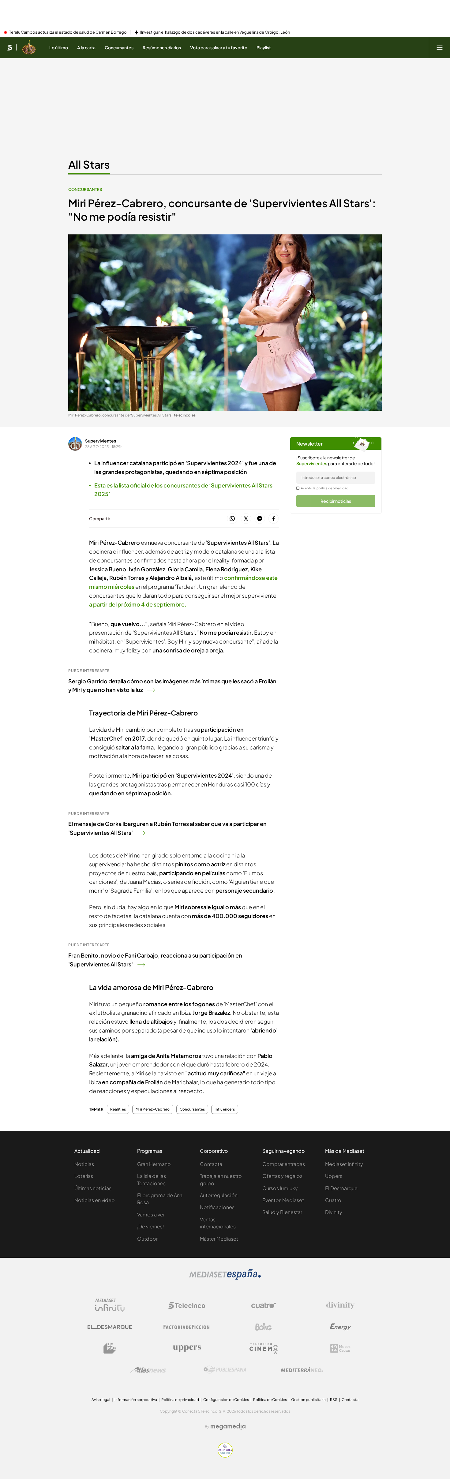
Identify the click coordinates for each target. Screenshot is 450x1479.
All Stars (89, 164)
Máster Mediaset (219, 1238)
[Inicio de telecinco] (9, 47)
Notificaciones (217, 1207)
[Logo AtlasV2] (148, 1370)
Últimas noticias (92, 1188)
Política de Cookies (270, 1399)
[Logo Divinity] (340, 1305)
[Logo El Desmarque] (110, 1327)
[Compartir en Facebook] (273, 519)
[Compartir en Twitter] (246, 519)
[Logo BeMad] (109, 1348)
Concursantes (85, 189)
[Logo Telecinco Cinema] (263, 1348)
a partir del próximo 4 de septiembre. (137, 604)
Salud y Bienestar (282, 1212)
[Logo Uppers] (186, 1348)
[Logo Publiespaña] (225, 1369)
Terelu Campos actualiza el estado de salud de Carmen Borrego (68, 32)
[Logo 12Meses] (340, 1348)
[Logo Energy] (340, 1327)
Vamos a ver (151, 1214)
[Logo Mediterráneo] (301, 1369)
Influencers (225, 1109)
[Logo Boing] (263, 1327)
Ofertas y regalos (282, 1176)
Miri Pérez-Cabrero (153, 1109)
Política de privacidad (180, 1399)
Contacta (211, 1164)
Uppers (333, 1176)
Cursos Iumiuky (280, 1188)
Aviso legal (101, 1399)
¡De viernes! (150, 1226)
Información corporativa (135, 1399)
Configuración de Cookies (226, 1399)
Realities (118, 1109)
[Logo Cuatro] (263, 1305)
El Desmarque (341, 1188)
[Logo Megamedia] (228, 1426)
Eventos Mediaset (283, 1200)
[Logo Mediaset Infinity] (110, 1305)
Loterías (83, 1176)
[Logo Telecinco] (186, 1305)
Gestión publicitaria (308, 1399)
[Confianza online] (225, 1455)
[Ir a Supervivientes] (29, 47)
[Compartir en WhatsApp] (232, 519)
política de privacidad (332, 488)
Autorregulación (219, 1195)
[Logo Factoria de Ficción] (186, 1327)
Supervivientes (100, 441)
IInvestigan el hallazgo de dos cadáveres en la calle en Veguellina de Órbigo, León (215, 32)
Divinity (333, 1212)
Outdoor (147, 1238)
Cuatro (333, 1200)
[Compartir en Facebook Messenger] (259, 519)
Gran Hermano (154, 1164)
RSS (333, 1399)
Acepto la (324, 488)
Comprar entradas (283, 1164)
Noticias (84, 1164)
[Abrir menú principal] (440, 47)
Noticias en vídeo (94, 1200)
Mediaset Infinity (344, 1164)
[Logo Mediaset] (225, 1278)
